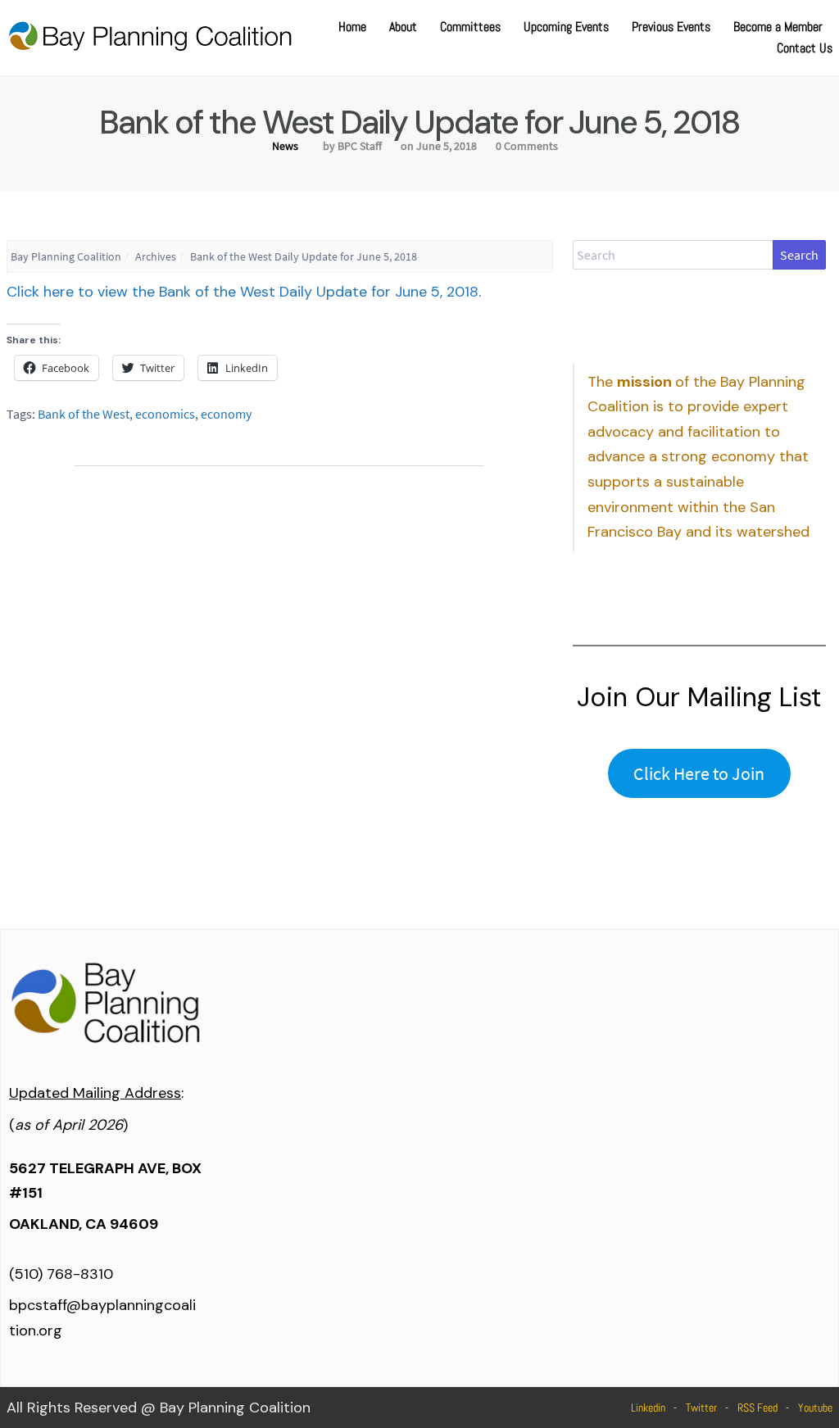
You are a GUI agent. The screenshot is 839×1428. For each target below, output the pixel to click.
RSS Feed (757, 1407)
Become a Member (778, 26)
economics (165, 414)
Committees (470, 26)
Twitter (701, 1407)
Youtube (815, 1407)
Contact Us (804, 48)
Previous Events (671, 26)
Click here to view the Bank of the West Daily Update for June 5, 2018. (244, 291)
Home (352, 26)
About (403, 26)
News (285, 145)
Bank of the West (83, 414)
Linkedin (648, 1407)
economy (226, 414)
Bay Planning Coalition (66, 256)
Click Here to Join (698, 773)
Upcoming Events (566, 26)
